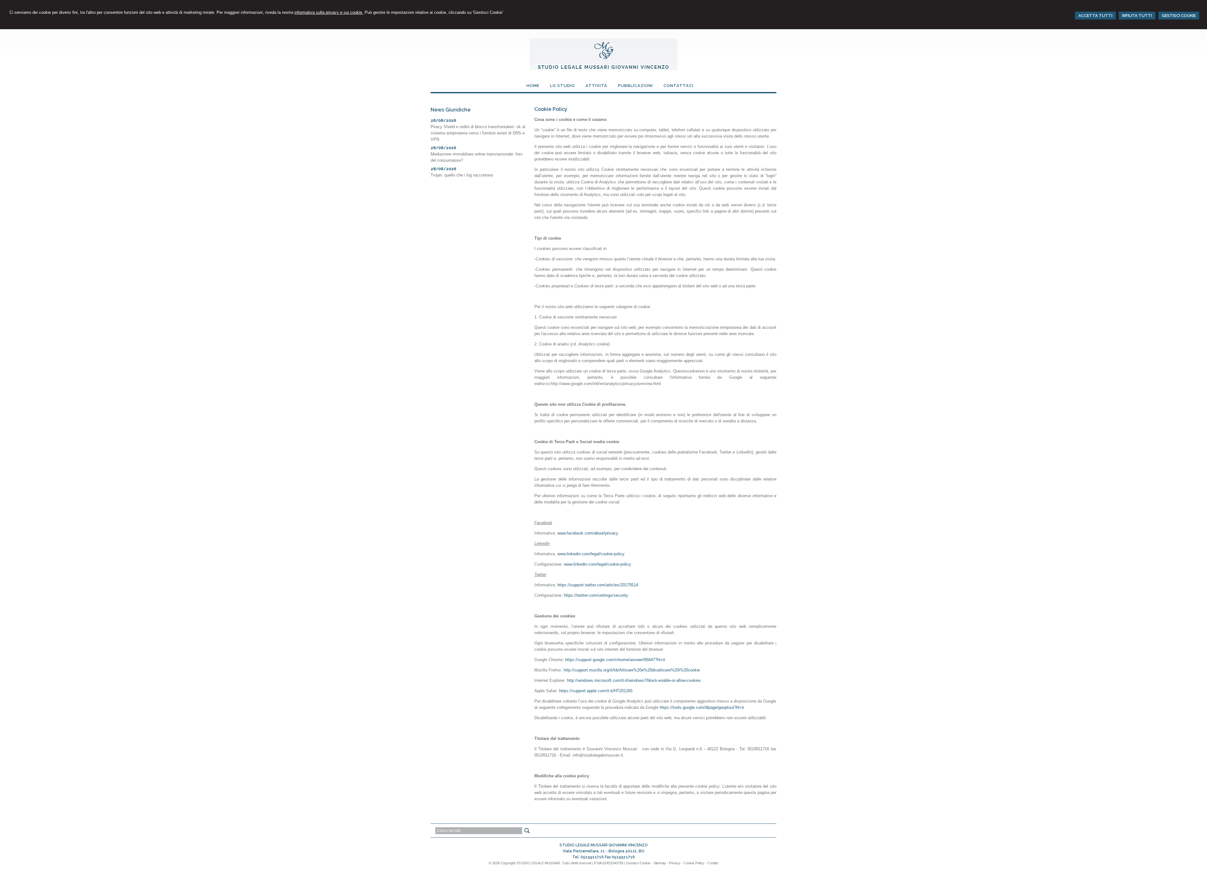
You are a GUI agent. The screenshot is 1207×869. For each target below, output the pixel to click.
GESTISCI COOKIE (1179, 15)
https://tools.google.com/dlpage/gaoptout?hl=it (702, 707)
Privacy (675, 863)
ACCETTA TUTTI (1095, 15)
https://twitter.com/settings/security (596, 595)
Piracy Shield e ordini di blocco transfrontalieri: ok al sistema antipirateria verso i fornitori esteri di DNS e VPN (478, 133)
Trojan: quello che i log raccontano (462, 175)
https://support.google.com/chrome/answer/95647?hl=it (615, 659)
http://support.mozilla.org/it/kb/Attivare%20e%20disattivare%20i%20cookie (632, 670)
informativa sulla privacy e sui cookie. (329, 12)
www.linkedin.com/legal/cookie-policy (591, 553)
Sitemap (659, 863)
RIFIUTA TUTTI (1137, 15)
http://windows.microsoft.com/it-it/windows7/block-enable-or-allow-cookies (634, 680)
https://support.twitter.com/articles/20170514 (597, 585)
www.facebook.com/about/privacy (587, 533)
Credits (713, 863)
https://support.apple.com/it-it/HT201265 (595, 690)
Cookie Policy (694, 863)
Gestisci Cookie (638, 863)
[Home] (603, 68)
